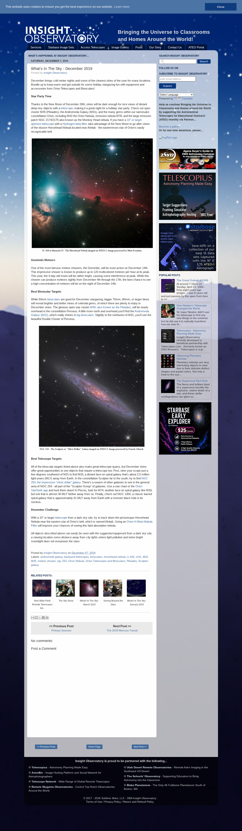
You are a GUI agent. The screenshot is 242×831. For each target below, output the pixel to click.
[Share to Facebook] (43, 617)
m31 (138, 556)
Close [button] (220, 6)
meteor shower (47, 561)
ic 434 (130, 556)
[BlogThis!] (36, 617)
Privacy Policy (112, 801)
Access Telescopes (93, 47)
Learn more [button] (122, 6)
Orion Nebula (76, 561)
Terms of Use (94, 801)
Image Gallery (120, 47)
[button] (168, 138)
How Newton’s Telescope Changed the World (192, 307)
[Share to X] (40, 617)
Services (35, 47)
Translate (187, 98)
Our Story (155, 47)
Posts (139, 47)
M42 (145, 556)
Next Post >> (140, 746)
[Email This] (33, 617)
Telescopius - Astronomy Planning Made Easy (191, 332)
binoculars (53, 299)
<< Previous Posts (46, 746)
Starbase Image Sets (61, 47)
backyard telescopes (76, 556)
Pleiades (132, 561)
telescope (67, 108)
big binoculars (85, 315)
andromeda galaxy (51, 556)
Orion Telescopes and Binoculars (105, 561)
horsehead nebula (115, 556)
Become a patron (169, 126)
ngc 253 (62, 561)
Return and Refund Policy (138, 801)
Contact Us (175, 47)
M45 (33, 561)
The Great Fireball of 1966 (192, 280)
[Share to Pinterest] (47, 617)
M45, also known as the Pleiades (110, 307)
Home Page (94, 746)
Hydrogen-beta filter (75, 123)
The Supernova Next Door (192, 380)
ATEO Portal (196, 47)
